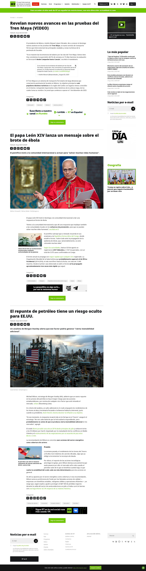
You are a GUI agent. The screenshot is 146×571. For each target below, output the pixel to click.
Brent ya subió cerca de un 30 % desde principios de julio (53, 428)
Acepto (118, 113)
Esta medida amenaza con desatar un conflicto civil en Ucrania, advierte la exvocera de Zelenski (120, 76)
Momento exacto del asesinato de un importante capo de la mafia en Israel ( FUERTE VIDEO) (120, 67)
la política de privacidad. (120, 113)
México (48, 105)
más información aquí (80, 568)
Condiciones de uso (70, 549)
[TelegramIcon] (120, 4)
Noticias (44, 4)
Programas (57, 4)
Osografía (114, 165)
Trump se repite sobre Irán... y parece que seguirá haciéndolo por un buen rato (120, 189)
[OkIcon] (126, 4)
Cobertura (68, 544)
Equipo (67, 541)
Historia (39, 105)
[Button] (95, 4)
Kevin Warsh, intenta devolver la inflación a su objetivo (62, 413)
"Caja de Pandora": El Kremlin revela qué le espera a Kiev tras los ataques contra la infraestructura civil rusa (121, 58)
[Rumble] (114, 4)
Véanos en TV (103, 4)
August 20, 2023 (64, 74)
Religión (42, 281)
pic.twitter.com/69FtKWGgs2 (61, 71)
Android (89, 536)
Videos (45, 542)
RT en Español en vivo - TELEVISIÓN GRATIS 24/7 (121, 36)
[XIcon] (117, 4)
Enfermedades (32, 281)
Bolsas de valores (32, 503)
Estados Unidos (55, 503)
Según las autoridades (52, 247)
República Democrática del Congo (66, 236)
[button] (121, 24)
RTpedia (46, 547)
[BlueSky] (123, 4)
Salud (72, 281)
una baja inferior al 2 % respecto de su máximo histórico (49, 488)
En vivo (35, 4)
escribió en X (54, 229)
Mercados (66, 503)
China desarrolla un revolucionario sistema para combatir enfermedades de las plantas (29, 250)
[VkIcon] (111, 4)
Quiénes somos (69, 536)
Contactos (68, 539)
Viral (50, 4)
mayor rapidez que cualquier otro (61, 257)
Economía (44, 503)
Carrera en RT (69, 547)
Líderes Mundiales (49, 550)
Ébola (79, 281)
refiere (36, 403)
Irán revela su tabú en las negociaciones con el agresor (121, 93)
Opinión (67, 4)
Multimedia (75, 4)
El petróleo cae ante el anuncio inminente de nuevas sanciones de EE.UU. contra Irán (30, 463)
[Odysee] (119, 541)
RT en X (24, 559)
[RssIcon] (134, 541)
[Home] (13, 4)
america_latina (58, 105)
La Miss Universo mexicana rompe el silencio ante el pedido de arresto (119, 85)
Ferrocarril (30, 105)
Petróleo (75, 503)
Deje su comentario (57, 122)
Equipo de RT (87, 4)
